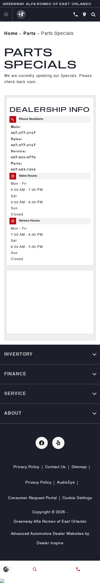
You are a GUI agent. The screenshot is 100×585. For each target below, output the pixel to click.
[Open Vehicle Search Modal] (93, 14)
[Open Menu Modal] (6, 14)
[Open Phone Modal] (75, 14)
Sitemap (79, 467)
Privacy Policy (26, 467)
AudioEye (66, 482)
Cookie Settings (77, 498)
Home (11, 34)
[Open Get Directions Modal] (84, 14)
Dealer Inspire (50, 543)
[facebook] (42, 443)
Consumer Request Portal (32, 498)
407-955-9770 (23, 157)
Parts (29, 34)
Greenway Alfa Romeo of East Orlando (50, 522)
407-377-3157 (23, 133)
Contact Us (55, 467)
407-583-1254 (23, 169)
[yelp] (58, 443)
